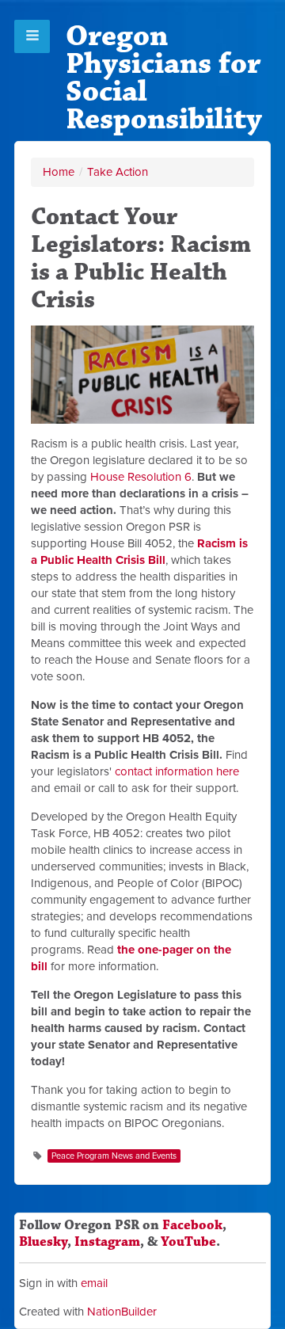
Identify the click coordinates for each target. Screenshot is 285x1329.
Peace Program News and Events (114, 1156)
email (94, 1283)
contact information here (177, 771)
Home (58, 172)
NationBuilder (122, 1311)
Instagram (107, 1242)
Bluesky (43, 1242)
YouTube (188, 1242)
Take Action (117, 172)
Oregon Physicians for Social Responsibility (164, 77)
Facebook (192, 1225)
